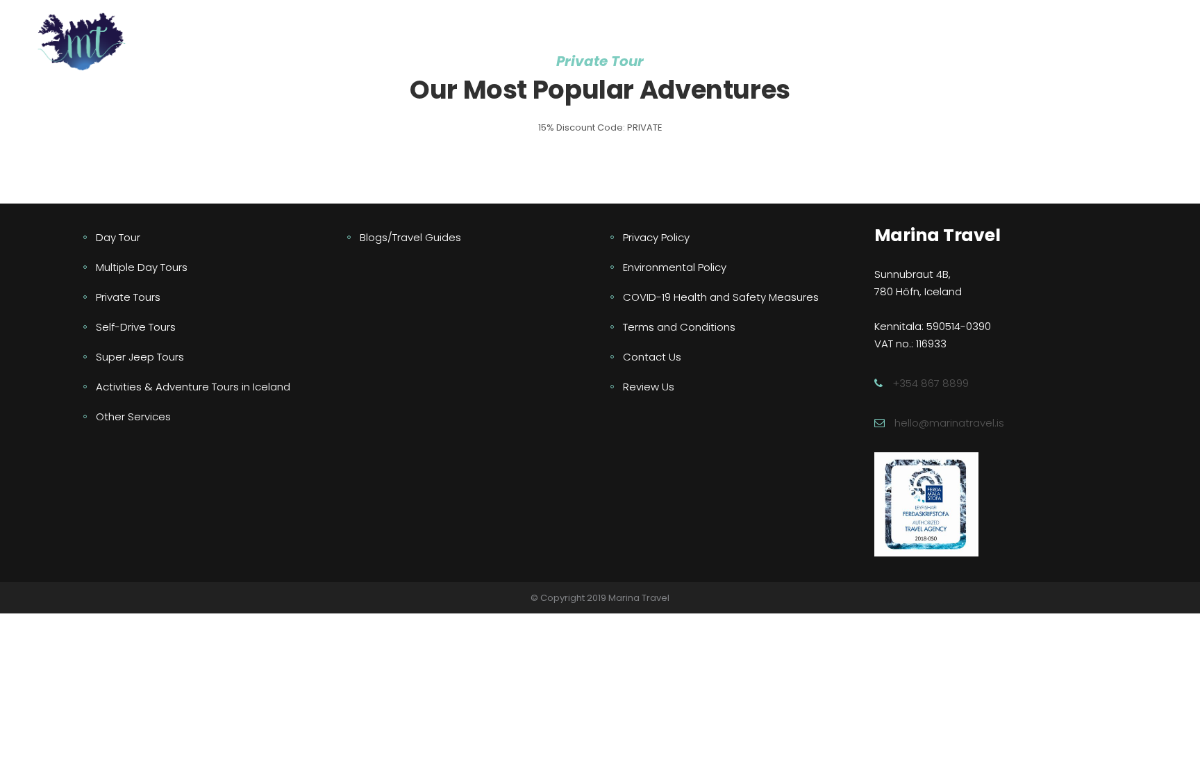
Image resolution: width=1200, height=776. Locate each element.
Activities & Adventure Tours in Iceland (193, 386)
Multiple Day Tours (142, 267)
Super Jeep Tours (140, 356)
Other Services (133, 416)
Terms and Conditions (679, 327)
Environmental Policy (674, 267)
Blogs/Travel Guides (410, 237)
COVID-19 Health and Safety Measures (721, 297)
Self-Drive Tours (136, 327)
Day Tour (118, 237)
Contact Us (652, 356)
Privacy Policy (656, 237)
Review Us (648, 386)
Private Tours (128, 297)
